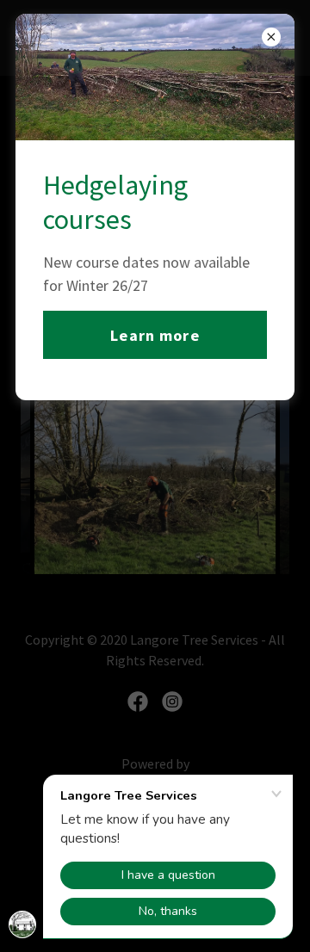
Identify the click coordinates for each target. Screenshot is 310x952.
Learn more (154, 335)
